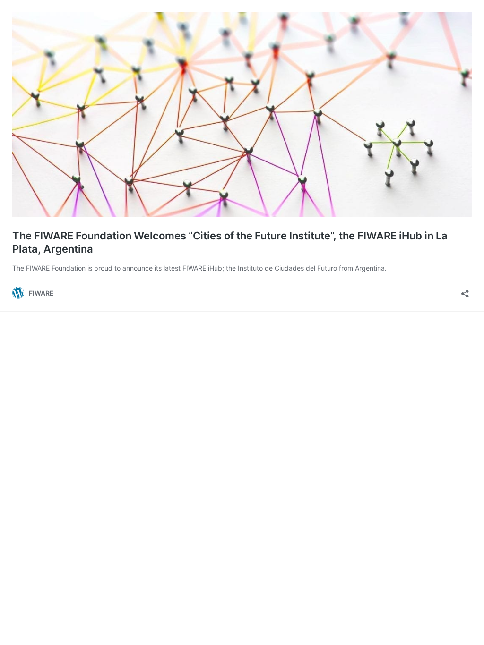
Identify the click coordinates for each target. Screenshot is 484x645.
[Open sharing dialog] (465, 290)
